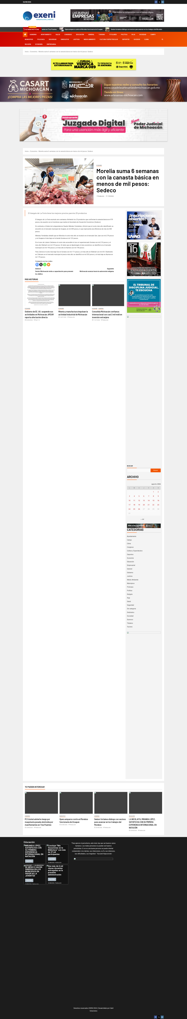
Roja (133, 34)
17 (129, 505)
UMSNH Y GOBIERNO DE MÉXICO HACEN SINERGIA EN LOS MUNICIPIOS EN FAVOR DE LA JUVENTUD (34, 870)
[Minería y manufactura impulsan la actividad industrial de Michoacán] (74, 295)
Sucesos (137, 39)
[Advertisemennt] (117, 15)
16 (158, 500)
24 (129, 509)
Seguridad (52, 39)
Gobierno (33, 34)
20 (144, 505)
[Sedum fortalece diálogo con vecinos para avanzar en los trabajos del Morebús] (110, 803)
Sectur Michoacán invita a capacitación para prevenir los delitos (54, 271)
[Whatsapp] (44, 264)
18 (134, 505)
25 (134, 509)
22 (153, 505)
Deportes (125, 39)
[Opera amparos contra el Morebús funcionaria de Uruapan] (76, 803)
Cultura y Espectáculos (109, 39)
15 (153, 500)
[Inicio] (25, 34)
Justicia (76, 39)
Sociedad (142, 34)
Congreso (68, 34)
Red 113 (37, 320)
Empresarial (51, 44)
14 (149, 500)
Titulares (113, 34)
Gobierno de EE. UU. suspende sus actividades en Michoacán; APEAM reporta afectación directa (39, 314)
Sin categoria (131, 609)
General (91, 34)
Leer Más (29, 861)
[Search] (162, 39)
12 (139, 500)
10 (129, 500)
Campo (153, 34)
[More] (48, 264)
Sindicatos (65, 39)
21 (149, 505)
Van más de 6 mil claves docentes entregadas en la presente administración (55, 870)
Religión (28, 44)
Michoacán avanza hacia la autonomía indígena (97, 270)
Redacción (101, 196)
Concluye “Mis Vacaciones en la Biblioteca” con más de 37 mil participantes (57, 850)
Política (124, 34)
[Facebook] (37, 264)
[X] (41, 264)
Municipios (29, 39)
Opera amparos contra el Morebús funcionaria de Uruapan (49, 29)
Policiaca (41, 39)
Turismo (102, 34)
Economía (38, 44)
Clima (146, 39)
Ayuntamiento (46, 34)
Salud (58, 34)
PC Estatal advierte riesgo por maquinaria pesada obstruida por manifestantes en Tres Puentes (39, 822)
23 (158, 505)
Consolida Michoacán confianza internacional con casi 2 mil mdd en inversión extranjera (107, 314)
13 (144, 500)
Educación (80, 34)
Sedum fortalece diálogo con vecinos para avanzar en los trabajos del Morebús (101, 29)
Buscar (130, 466)
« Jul (142, 519)
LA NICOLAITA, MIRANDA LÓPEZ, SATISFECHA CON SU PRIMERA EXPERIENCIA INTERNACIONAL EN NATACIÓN (34, 849)
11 (134, 500)
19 (139, 505)
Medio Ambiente (89, 39)
